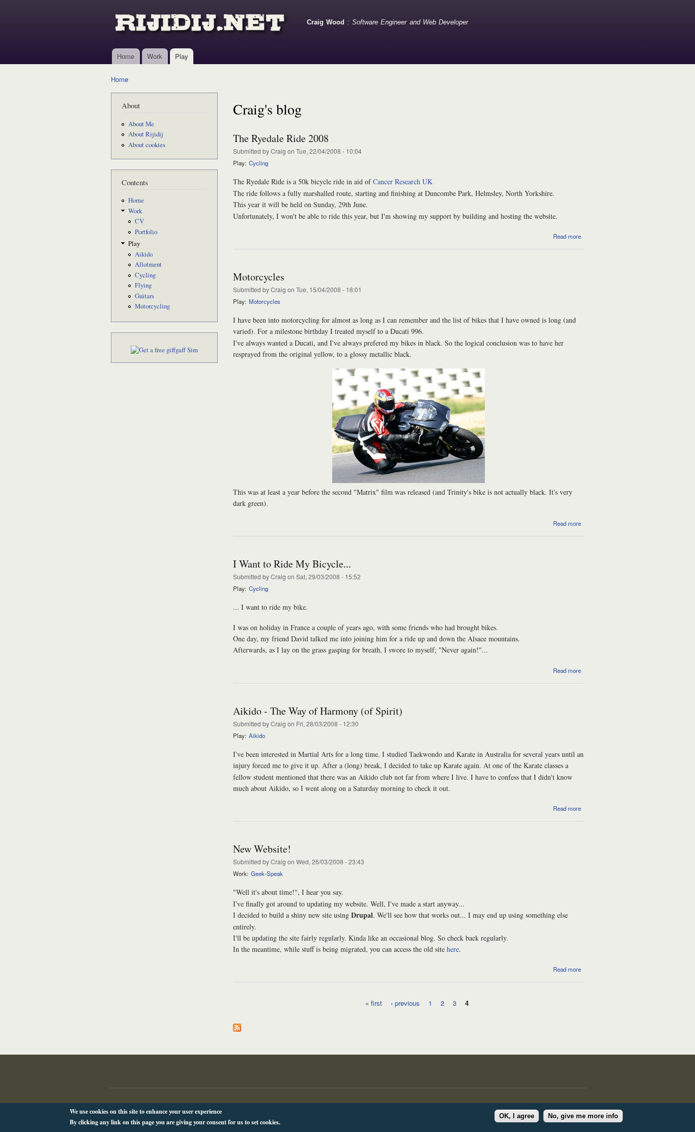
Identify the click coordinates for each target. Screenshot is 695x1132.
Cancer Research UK (402, 181)
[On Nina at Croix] (408, 480)
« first (373, 1002)
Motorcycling (152, 306)
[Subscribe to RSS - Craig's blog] (237, 1025)
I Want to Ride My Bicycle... (292, 564)
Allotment (148, 264)
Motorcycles (258, 277)
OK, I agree (516, 1116)
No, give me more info (583, 1116)
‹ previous (405, 1002)
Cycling (145, 275)
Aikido (144, 254)
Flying (143, 285)
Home (125, 56)
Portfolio (146, 232)
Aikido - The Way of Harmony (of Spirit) (317, 711)
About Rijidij (145, 134)
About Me (141, 124)
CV (139, 221)
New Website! (262, 849)
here (453, 949)
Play (181, 56)
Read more (567, 236)
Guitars (144, 296)
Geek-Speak (267, 873)
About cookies (146, 144)
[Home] (201, 24)
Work (154, 56)
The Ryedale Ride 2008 (281, 138)
